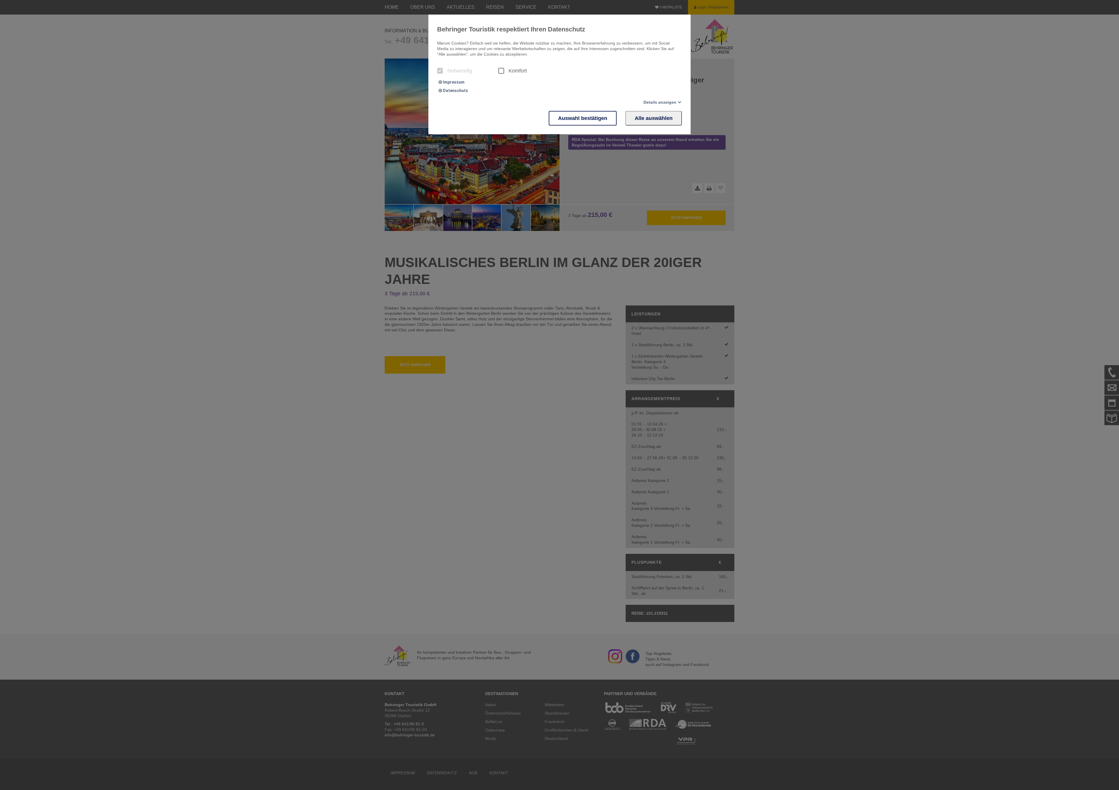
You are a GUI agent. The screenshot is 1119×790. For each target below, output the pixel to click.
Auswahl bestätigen (582, 118)
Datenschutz (455, 90)
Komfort (518, 71)
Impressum (453, 82)
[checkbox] (440, 71)
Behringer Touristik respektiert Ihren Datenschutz (511, 29)
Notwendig (459, 71)
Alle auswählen (654, 118)
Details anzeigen (659, 102)
